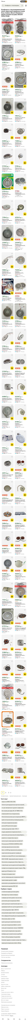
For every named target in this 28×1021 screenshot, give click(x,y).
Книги (2, 990)
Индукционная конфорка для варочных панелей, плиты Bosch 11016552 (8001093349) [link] (7, 220)
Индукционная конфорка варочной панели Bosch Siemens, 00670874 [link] (7, 783)
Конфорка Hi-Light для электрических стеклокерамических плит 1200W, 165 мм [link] (20, 118)
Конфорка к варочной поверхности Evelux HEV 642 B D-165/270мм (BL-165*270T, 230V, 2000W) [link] (20, 374)
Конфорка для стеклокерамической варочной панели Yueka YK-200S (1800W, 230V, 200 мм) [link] (7, 245)
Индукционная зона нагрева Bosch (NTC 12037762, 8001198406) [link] (7, 526)
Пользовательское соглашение (8, 1005)
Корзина (19, 1019)
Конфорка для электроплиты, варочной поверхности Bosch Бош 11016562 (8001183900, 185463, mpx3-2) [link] (20, 143)
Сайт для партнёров (5, 957)
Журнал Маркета (5, 1011)
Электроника (4, 976)
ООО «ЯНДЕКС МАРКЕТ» (10, 1013)
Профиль (25, 1019)
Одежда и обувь (5, 978)
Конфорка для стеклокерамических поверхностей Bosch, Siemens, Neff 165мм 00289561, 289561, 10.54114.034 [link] (7, 705)
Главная (3, 1019)
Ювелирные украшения (6, 1002)
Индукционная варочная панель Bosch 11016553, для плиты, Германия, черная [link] (20, 168)
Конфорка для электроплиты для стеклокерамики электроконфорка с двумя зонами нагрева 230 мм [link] (20, 92)
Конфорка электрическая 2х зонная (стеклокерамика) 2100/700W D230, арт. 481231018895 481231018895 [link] (20, 272)
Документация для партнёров (8, 955)
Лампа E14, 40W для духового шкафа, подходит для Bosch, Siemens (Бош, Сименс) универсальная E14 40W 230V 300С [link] (7, 299)
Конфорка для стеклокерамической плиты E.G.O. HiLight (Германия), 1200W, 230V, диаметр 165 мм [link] (7, 118)
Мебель (3, 970)
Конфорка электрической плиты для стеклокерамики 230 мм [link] (7, 65)
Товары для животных (6, 996)
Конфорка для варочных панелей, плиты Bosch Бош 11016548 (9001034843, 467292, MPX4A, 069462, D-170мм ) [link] (20, 399)
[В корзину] (12, 32)
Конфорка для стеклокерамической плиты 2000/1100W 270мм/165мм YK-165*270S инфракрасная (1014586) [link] (20, 298)
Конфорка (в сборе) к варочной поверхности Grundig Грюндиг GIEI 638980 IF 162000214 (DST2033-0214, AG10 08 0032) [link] (20, 526)
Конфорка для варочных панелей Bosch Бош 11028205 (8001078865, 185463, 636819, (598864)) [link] (20, 65)
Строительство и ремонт (6, 998)
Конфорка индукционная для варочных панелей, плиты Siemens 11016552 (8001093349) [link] (20, 680)
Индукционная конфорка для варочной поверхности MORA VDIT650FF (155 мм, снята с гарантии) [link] (20, 576)
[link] (8, 802)
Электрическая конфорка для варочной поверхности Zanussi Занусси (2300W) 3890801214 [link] (20, 450)
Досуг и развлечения (6, 968)
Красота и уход (4, 984)
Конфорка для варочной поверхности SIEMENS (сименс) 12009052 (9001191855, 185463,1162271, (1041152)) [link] (20, 628)
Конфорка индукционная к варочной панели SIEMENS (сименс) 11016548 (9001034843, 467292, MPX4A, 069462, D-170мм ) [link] (20, 424)
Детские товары (5, 1000)
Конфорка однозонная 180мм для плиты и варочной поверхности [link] (7, 628)
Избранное (14, 1019)
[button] (26, 6)
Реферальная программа (6, 963)
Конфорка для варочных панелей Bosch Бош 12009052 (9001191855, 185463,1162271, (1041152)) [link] (6, 272)
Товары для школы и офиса (7, 992)
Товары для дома (5, 980)
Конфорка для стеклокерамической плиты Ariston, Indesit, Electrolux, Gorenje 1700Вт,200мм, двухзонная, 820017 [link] (20, 245)
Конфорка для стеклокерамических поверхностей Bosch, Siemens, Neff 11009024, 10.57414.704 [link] (20, 39)
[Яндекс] (11, 1015)
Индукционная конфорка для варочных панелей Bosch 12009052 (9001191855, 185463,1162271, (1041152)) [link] (7, 348)
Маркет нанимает (5, 1009)
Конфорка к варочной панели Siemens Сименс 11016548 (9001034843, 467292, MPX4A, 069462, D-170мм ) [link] (20, 500)
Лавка (8, 1019)
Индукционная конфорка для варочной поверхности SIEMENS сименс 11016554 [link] (20, 704)
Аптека (2, 982)
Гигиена (3, 974)
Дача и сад (3, 988)
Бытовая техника (5, 972)
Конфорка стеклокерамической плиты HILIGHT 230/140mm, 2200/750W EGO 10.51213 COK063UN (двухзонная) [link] (7, 731)
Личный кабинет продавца (7, 951)
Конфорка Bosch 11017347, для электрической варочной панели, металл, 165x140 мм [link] (6, 92)
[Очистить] (22, 5)
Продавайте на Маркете (6, 953)
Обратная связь (4, 1007)
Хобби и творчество (5, 986)
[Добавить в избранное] (12, 20)
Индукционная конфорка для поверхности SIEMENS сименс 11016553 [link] (7, 551)
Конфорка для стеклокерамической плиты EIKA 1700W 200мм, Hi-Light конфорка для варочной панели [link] (7, 323)
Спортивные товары (5, 994)
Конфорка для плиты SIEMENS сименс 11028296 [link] (19, 731)
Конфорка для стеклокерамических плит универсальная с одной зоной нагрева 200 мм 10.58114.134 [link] (20, 603)
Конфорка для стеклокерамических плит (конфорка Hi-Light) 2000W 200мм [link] (20, 323)
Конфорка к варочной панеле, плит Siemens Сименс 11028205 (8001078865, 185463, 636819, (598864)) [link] (20, 348)
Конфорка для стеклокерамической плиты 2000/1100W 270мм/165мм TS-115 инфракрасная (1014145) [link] (20, 193)
